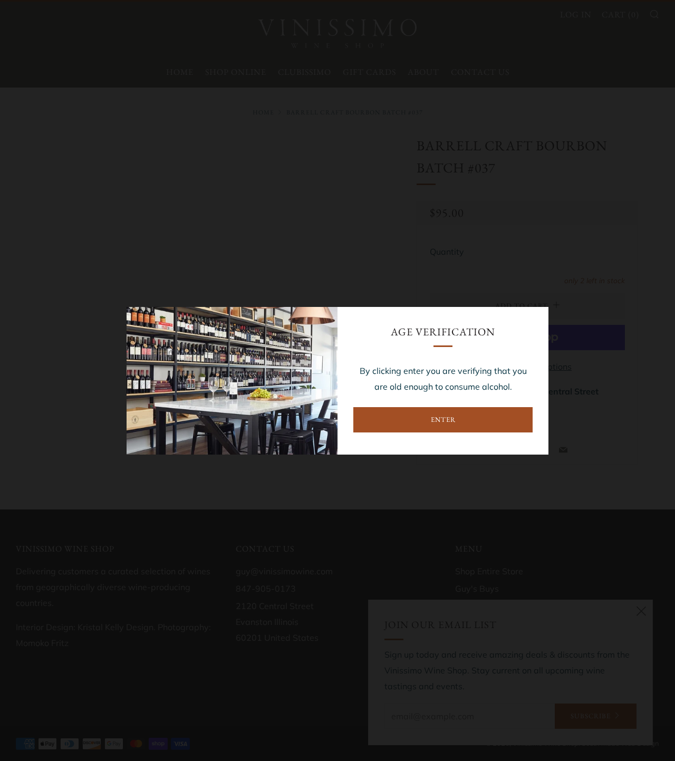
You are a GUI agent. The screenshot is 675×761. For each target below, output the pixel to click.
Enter (443, 419)
